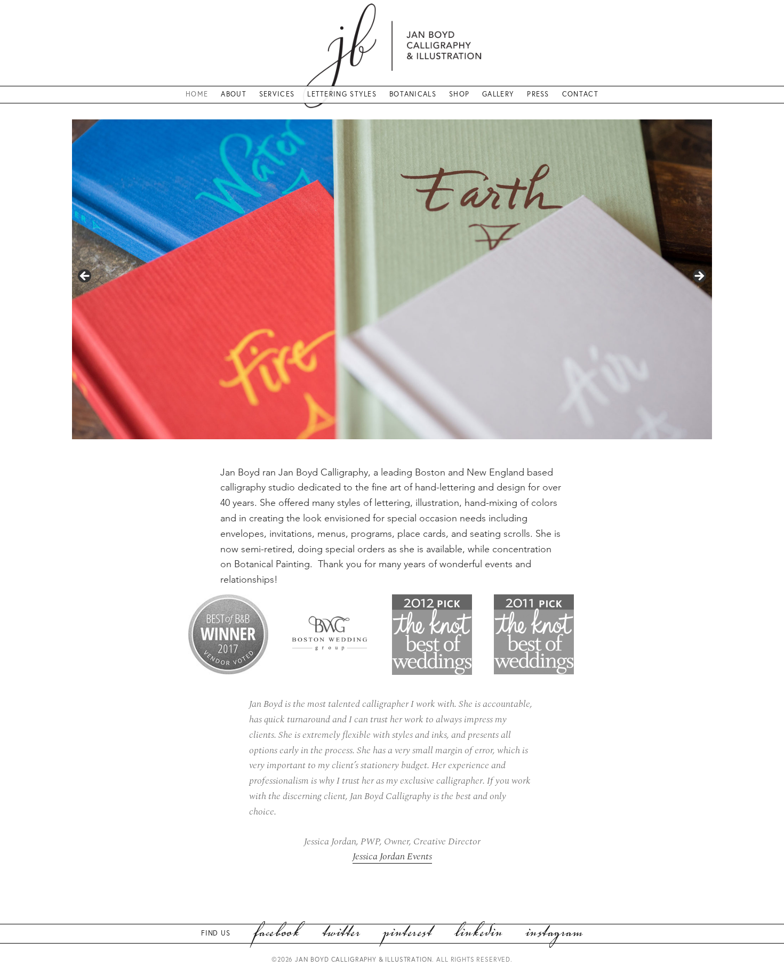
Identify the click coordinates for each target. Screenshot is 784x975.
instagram (554, 933)
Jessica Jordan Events (392, 856)
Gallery (498, 94)
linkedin (478, 933)
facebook (276, 933)
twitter (341, 933)
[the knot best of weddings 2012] (432, 634)
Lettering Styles (342, 94)
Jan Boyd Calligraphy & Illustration (363, 959)
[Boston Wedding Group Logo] (330, 634)
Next (699, 277)
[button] (239, 636)
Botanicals (412, 94)
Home (197, 94)
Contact (580, 94)
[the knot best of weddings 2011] (534, 634)
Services (276, 94)
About (233, 94)
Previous (85, 277)
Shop (459, 94)
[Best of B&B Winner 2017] (228, 634)
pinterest (407, 933)
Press (538, 94)
